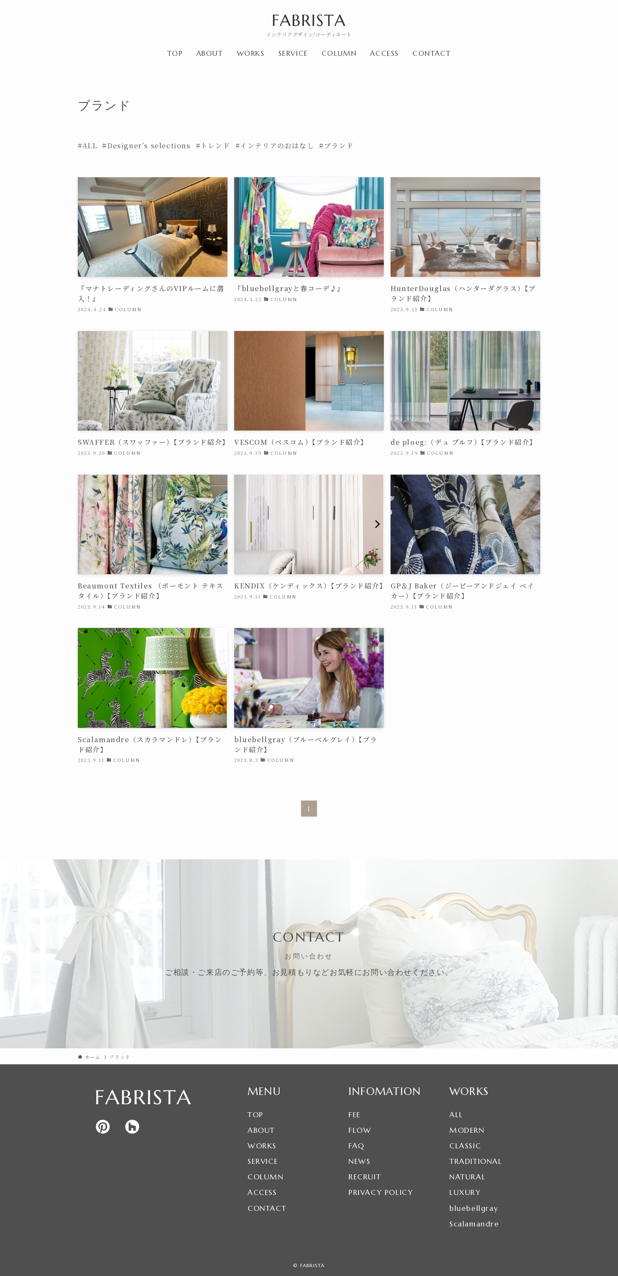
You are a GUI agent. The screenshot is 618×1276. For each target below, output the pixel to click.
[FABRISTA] (309, 20)
